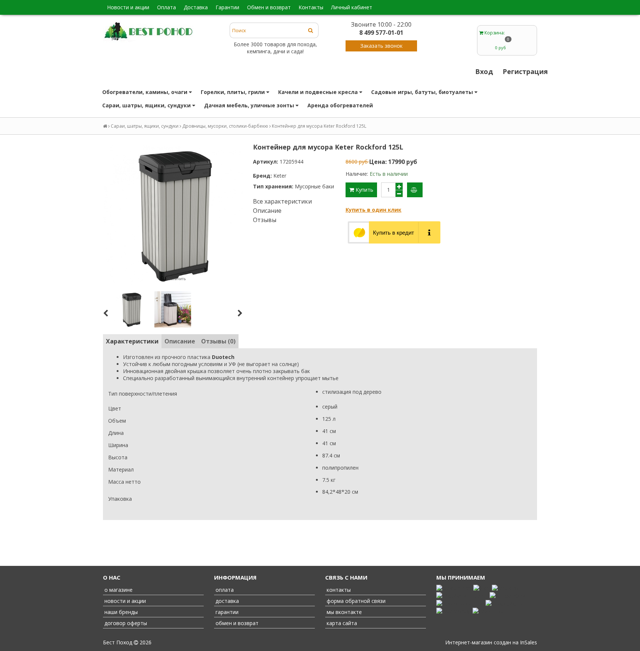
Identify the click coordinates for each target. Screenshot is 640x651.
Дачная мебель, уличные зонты (250, 105)
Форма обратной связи (355, 600)
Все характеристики (282, 201)
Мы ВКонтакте (343, 611)
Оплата (166, 7)
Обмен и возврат (269, 7)
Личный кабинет (351, 7)
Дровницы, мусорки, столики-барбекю (225, 126)
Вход (484, 71)
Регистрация (525, 71)
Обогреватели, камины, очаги (145, 91)
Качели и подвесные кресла (318, 91)
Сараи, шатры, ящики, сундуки (147, 105)
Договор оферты (125, 623)
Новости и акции (128, 7)
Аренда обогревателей (340, 105)
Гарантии (227, 7)
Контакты (311, 7)
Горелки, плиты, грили (233, 91)
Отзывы (264, 220)
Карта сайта (341, 623)
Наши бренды (120, 611)
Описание (267, 211)
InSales (528, 642)
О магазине (118, 589)
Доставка (196, 7)
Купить (363, 189)
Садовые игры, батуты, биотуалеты (422, 91)
